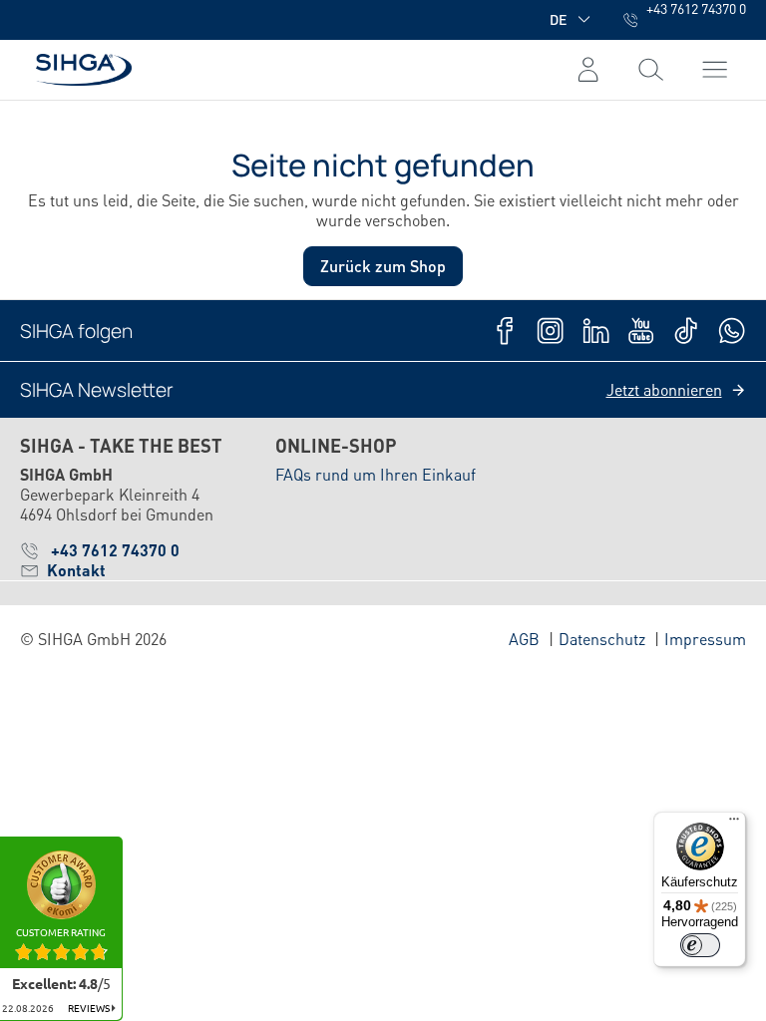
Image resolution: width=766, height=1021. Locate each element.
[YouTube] (640, 330)
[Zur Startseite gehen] (76, 69)
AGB (524, 638)
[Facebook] (505, 330)
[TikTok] (685, 330)
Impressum (705, 638)
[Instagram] (550, 330)
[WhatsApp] (731, 330)
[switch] (700, 945)
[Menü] (650, 70)
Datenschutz (602, 638)
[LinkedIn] (595, 330)
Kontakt (76, 570)
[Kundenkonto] (588, 70)
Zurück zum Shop (383, 265)
